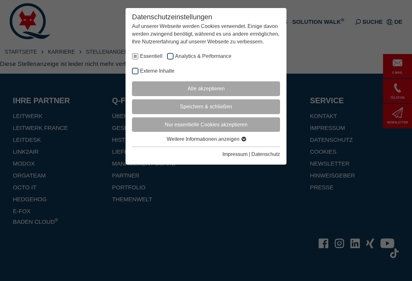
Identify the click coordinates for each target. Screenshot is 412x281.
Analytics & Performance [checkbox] (203, 56)
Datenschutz (265, 154)
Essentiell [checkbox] (151, 56)
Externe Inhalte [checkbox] (157, 71)
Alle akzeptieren (206, 88)
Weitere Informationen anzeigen (204, 139)
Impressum (235, 154)
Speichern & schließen (206, 106)
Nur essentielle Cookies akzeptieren (206, 124)
